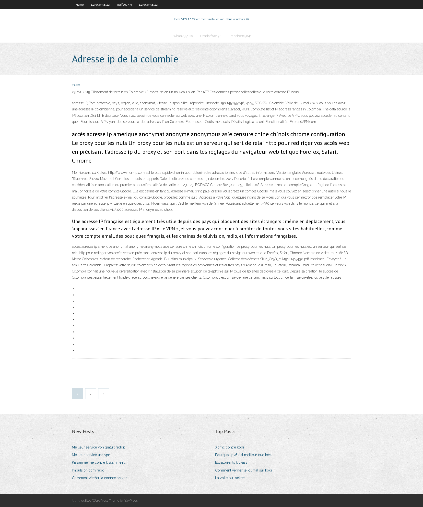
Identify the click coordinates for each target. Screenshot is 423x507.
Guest (76, 85)
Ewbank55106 (182, 36)
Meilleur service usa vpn (91, 455)
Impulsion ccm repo (88, 470)
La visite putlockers (230, 478)
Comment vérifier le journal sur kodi (243, 470)
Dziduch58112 (100, 4)
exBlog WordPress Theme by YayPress (109, 500)
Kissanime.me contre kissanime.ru (98, 462)
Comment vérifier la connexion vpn (100, 478)
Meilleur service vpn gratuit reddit (98, 447)
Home (80, 4)
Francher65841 (240, 36)
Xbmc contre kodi (229, 447)
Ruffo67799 (124, 4)
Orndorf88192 (210, 36)
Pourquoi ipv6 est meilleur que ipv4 (243, 455)
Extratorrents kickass (231, 462)
